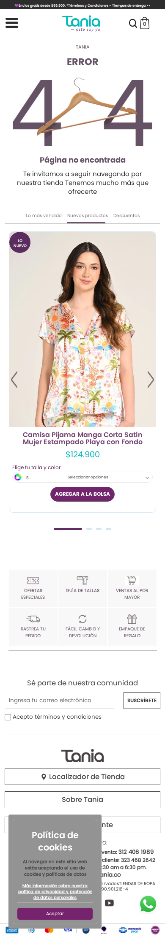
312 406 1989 (136, 852)
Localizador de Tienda (86, 777)
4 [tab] (108, 529)
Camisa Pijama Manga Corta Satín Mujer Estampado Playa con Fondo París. (83, 438)
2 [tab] (89, 529)
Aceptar (55, 913)
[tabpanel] (82, 372)
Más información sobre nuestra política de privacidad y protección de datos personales (55, 892)
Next (151, 379)
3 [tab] (99, 529)
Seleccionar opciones (88, 477)
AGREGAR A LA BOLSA (82, 493)
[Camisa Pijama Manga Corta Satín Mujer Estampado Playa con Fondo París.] (82, 329)
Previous (14, 379)
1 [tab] (68, 529)
